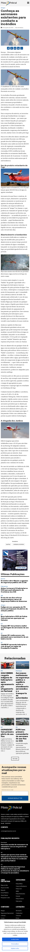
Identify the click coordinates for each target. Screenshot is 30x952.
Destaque (19, 671)
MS (2, 671)
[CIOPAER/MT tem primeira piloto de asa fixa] (7, 721)
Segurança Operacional (7, 913)
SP (1, 642)
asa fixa (8, 544)
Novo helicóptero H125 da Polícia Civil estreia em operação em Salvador (14, 618)
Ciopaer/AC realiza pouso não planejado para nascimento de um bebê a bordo (14, 637)
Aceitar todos (15, 939)
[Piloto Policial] (8, 3)
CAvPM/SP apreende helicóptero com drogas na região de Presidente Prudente (14, 646)
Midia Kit (3, 890)
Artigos (3, 8)
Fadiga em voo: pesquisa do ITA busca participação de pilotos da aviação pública (14, 609)
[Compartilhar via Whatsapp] (15, 48)
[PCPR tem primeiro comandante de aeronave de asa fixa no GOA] (22, 721)
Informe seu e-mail (7, 790)
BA (2, 614)
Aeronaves (19, 910)
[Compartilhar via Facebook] (11, 48)
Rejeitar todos (15, 948)
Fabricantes (4, 586)
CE (1, 864)
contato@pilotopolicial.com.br (8, 831)
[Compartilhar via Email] (21, 48)
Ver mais (15, 758)
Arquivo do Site (5, 887)
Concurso (18, 915)
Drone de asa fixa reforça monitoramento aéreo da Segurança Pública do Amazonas (14, 599)
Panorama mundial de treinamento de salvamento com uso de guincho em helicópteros (14, 846)
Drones (3, 579)
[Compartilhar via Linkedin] (18, 48)
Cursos (2, 918)
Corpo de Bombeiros (21, 886)
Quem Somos (4, 895)
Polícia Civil (19, 888)
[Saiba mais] (15, 560)
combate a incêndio (18, 544)
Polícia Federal (20, 898)
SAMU (17, 891)
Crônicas (3, 915)
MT (2, 624)
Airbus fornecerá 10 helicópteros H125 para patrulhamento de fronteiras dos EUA (14, 590)
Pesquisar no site (5, 897)
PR (17, 727)
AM (2, 596)
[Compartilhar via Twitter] (8, 48)
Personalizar (15, 944)
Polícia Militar (19, 883)
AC (2, 633)
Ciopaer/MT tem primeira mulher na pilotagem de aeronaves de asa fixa (15, 627)
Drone (17, 918)
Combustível (19, 913)
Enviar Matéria (4, 892)
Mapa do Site (4, 885)
